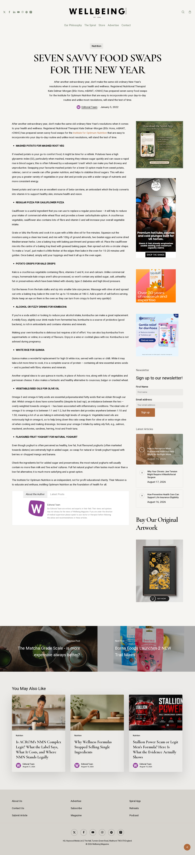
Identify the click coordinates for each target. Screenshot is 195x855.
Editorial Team (89, 107)
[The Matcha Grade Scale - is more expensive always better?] (49, 649)
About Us (17, 801)
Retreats (134, 808)
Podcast (134, 815)
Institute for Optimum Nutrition (90, 133)
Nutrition (96, 46)
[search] (183, 12)
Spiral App (135, 801)
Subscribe (76, 808)
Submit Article (19, 815)
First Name (142, 387)
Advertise (76, 801)
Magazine (76, 815)
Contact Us (18, 808)
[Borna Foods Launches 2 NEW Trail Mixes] (146, 649)
